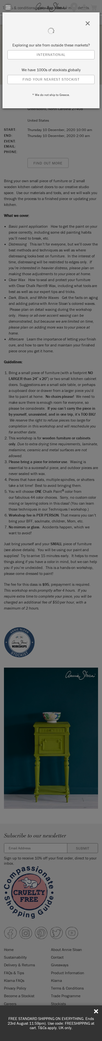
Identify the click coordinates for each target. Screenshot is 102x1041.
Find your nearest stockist (51, 79)
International (51, 54)
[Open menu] (8, 7)
